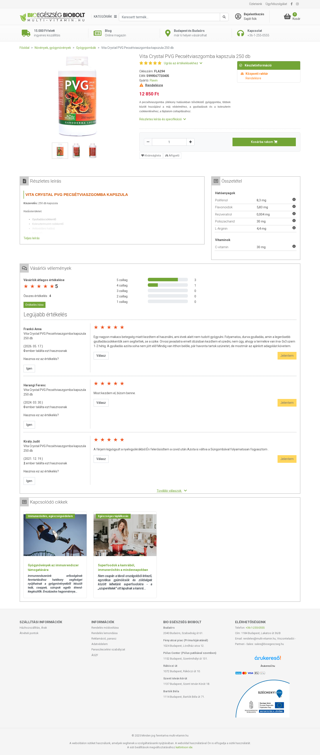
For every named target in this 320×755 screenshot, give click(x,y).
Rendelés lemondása (104, 633)
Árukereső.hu (268, 666)
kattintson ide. (184, 747)
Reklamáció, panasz (103, 638)
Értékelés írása (34, 304)
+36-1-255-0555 (255, 627)
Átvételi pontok (29, 633)
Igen (29, 368)
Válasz (101, 355)
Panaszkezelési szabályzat (108, 649)
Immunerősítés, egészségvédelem (50, 516)
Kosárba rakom (262, 142)
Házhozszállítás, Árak (33, 627)
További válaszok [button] (169, 491)
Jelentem (287, 355)
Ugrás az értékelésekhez (181, 63)
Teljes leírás (32, 238)
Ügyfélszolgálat (276, 4)
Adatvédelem (99, 644)
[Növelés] (190, 142)
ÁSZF (94, 655)
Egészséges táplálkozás (113, 516)
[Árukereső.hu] (268, 659)
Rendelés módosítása (105, 627)
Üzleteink (255, 4)
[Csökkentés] (148, 142)
